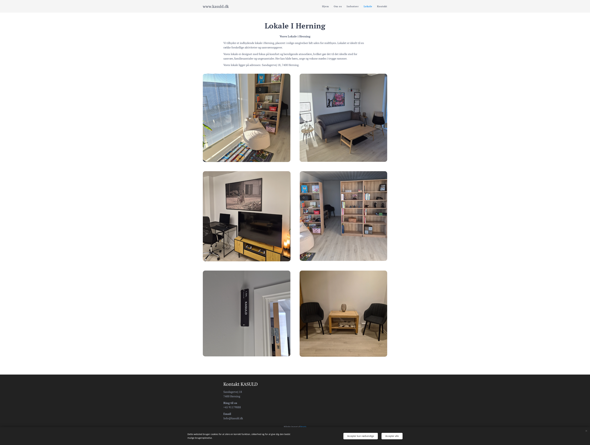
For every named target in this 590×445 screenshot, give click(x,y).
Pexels (303, 426)
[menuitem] (326, 6)
